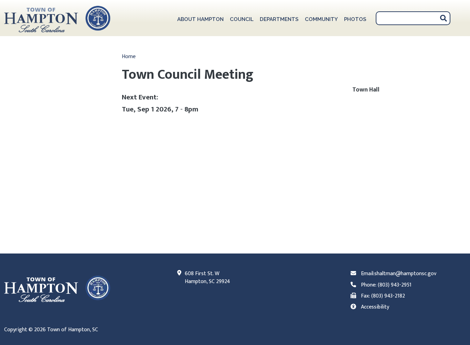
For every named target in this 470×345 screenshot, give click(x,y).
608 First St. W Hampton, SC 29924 (207, 277)
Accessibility (375, 307)
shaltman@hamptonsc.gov (405, 273)
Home (129, 56)
